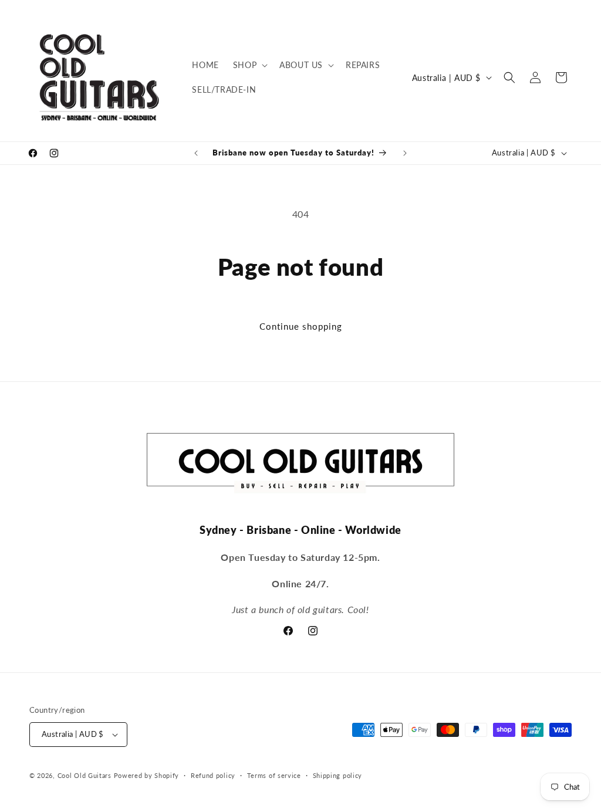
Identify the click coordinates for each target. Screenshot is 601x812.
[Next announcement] (405, 153)
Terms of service (274, 775)
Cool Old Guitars (85, 775)
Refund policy (213, 775)
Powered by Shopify (147, 775)
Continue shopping (300, 326)
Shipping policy (338, 775)
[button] (249, 65)
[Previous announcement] (196, 153)
